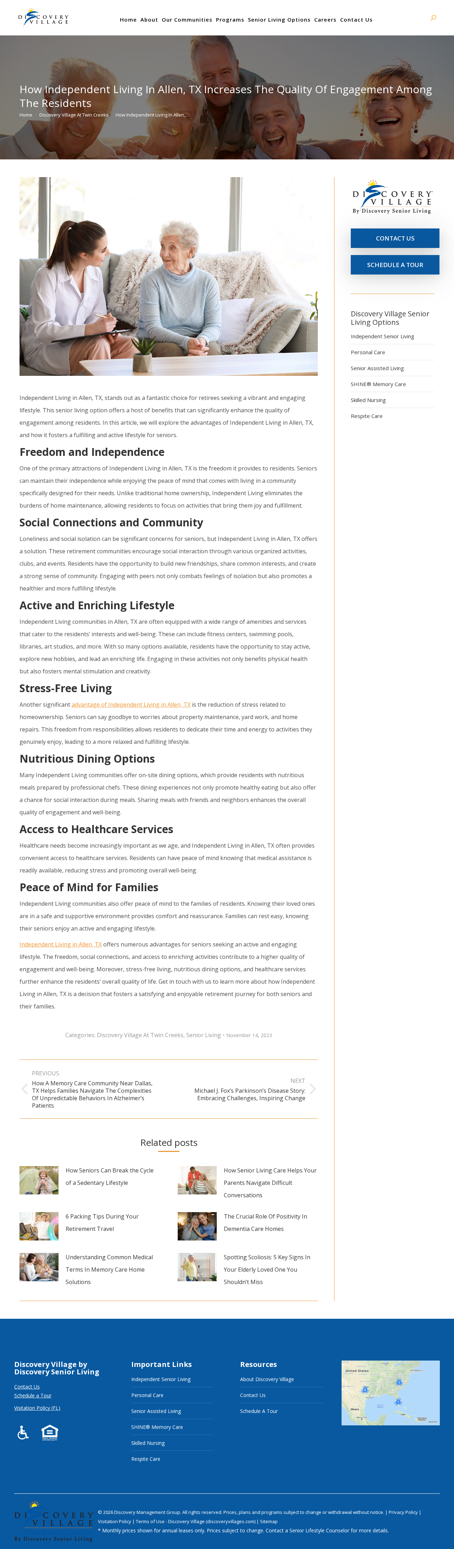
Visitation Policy (115, 1521)
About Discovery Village (267, 1379)
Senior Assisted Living (377, 368)
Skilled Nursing (368, 399)
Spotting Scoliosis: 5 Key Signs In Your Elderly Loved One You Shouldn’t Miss (267, 1269)
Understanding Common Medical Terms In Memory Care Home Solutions (109, 1269)
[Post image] (39, 1180)
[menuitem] (128, 19)
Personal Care (368, 352)
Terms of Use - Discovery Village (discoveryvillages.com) (195, 1521)
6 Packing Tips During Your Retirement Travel (102, 1222)
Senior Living (203, 1035)
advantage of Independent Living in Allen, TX (131, 704)
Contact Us (27, 1386)
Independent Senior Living (382, 336)
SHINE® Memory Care (378, 384)
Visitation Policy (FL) (37, 1407)
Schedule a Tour (32, 1395)
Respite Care (367, 415)
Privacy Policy (404, 1512)
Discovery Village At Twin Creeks (140, 1035)
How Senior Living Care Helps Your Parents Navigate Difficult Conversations (270, 1182)
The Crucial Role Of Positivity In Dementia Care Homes (265, 1222)
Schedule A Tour (259, 1411)
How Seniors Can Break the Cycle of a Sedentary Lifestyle (110, 1176)
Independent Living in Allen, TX (61, 944)
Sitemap (269, 1521)
